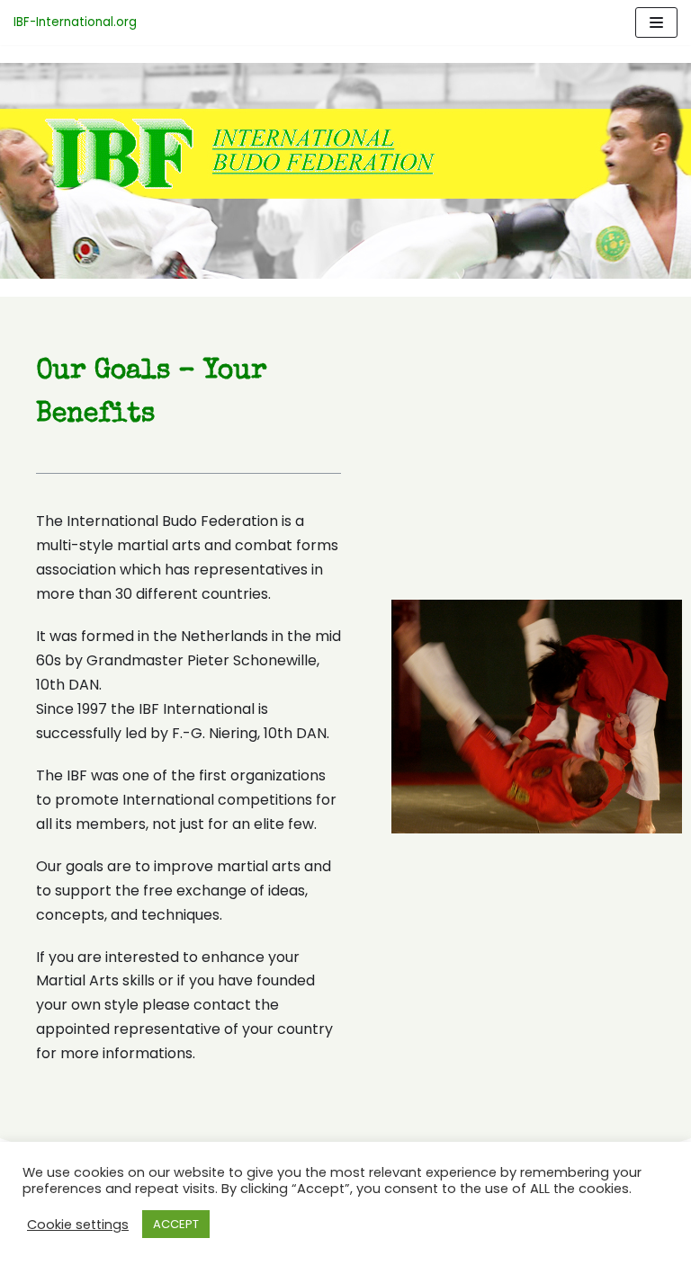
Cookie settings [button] (78, 1224)
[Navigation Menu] (656, 22)
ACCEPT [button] (176, 1224)
